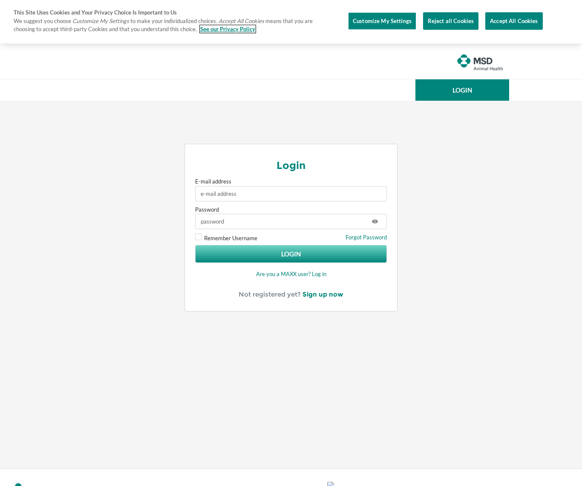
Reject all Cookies (451, 20)
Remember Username (230, 238)
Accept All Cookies (514, 20)
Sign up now (323, 294)
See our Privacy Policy (227, 29)
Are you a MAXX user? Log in (291, 274)
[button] (462, 90)
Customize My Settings (382, 20)
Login (291, 254)
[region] (291, 22)
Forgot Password (366, 237)
